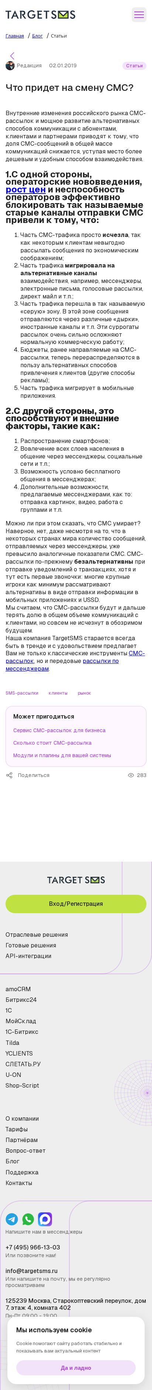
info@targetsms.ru (32, 1270)
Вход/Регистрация (76, 904)
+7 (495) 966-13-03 (33, 1247)
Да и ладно (76, 1368)
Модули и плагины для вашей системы (62, 755)
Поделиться (12, 775)
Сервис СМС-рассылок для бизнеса (59, 730)
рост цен (26, 189)
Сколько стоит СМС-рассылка (52, 743)
